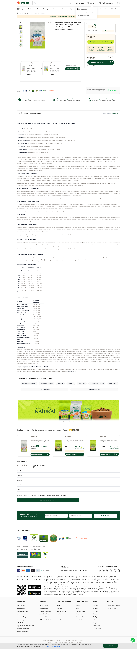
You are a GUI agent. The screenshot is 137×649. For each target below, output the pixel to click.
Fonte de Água (80, 617)
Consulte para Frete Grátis (40, 451)
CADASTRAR (105, 515)
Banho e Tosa (43, 605)
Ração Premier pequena (28, 383)
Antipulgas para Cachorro (97, 383)
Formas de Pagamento (23, 617)
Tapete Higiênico (62, 611)
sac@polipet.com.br (79, 570)
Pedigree (70, 383)
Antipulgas (60, 620)
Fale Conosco (21, 614)
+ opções (29, 65)
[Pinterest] (107, 570)
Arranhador (79, 620)
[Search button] (64, 2)
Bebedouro (79, 614)
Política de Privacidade (113, 605)
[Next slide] (121, 446)
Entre (103, 3)
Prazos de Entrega (22, 611)
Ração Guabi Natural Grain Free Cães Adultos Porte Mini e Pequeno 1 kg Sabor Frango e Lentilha (32, 70)
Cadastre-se (109, 3)
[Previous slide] (15, 446)
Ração (58, 605)
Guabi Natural (97, 628)
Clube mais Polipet (45, 620)
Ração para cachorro (39, 13)
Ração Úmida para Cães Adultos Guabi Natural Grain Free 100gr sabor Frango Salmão (55, 70)
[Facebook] (103, 570)
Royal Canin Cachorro (44, 389)
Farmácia (56, 9)
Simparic (95, 608)
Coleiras (59, 614)
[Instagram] (99, 570)
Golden (95, 614)
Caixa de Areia (80, 611)
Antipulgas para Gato (94, 389)
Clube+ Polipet (115, 9)
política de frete (72, 371)
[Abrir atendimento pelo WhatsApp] (132, 640)
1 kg (92, 26)
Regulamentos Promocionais (25, 626)
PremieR (95, 611)
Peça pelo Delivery (45, 611)
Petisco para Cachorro (47, 383)
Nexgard (60, 383)
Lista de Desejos (22, 623)
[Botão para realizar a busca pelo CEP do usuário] (93, 15)
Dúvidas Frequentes (23, 631)
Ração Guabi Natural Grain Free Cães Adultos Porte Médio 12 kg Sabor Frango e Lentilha (40, 441)
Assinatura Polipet (44, 614)
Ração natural (112, 383)
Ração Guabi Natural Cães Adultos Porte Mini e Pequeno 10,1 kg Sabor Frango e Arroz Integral (109, 441)
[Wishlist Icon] (70, 2)
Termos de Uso (111, 608)
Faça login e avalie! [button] (49, 500)
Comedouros (60, 617)
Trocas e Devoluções (23, 628)
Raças (71, 9)
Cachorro (31, 9)
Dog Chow (96, 623)
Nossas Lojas (21, 608)
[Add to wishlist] (51, 22)
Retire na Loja (43, 608)
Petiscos (59, 608)
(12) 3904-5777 (66, 570)
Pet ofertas (103, 9)
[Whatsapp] (111, 570)
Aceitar (110, 646)
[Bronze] (26, 91)
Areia (77, 608)
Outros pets (46, 9)
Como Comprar (21, 620)
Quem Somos (21, 605)
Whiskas (95, 620)
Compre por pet (23, 13)
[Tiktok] (115, 570)
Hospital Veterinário (45, 617)
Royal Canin (82, 383)
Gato (38, 9)
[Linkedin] (119, 570)
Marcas (64, 9)
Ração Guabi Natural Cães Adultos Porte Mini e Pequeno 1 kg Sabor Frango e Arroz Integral (74, 441)
